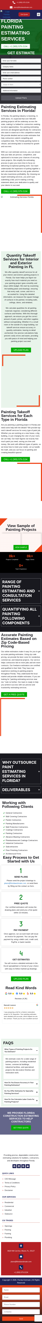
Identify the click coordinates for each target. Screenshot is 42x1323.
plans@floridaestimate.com (15, 883)
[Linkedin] (19, 1166)
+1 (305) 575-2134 (21, 1272)
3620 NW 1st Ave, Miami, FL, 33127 (21, 1251)
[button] (38, 14)
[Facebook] (14, 1166)
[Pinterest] (23, 1166)
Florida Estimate (24, 1280)
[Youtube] (28, 1166)
